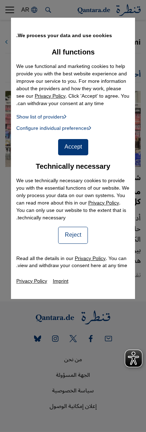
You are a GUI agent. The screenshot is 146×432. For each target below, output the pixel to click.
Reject (73, 235)
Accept (73, 147)
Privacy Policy (103, 203)
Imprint (60, 281)
